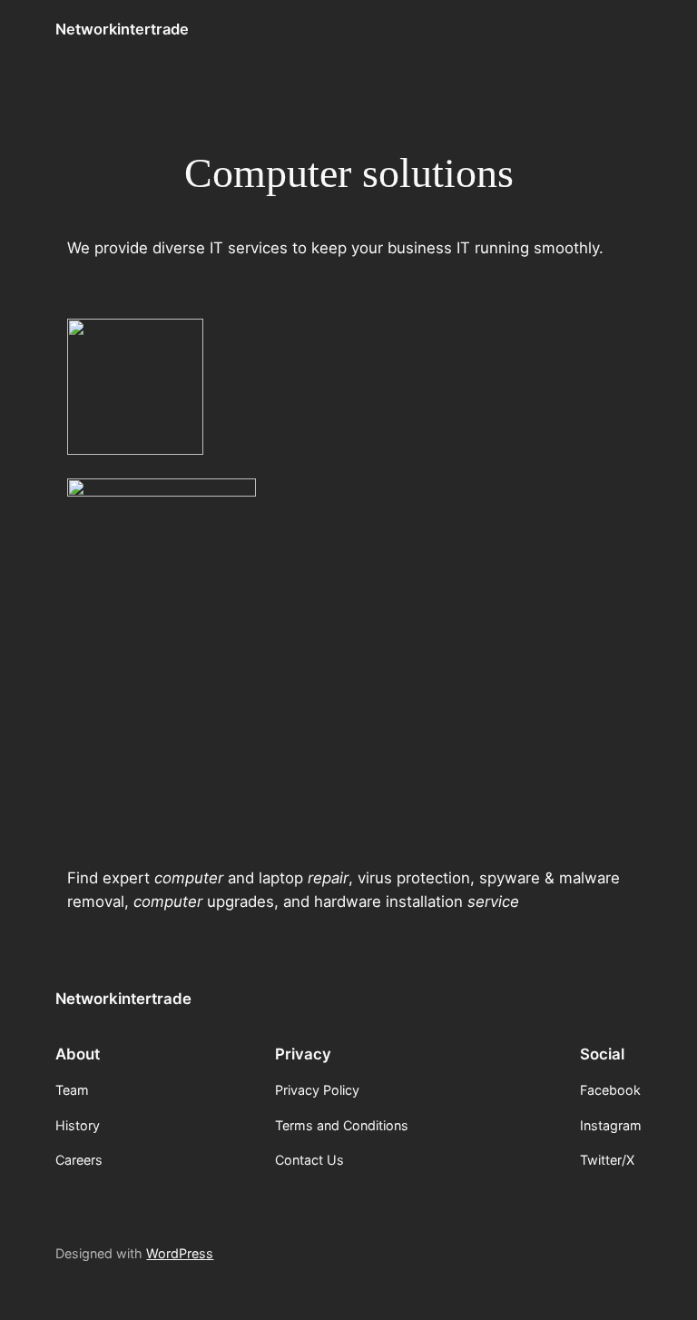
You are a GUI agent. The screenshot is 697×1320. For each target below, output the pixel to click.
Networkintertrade (122, 29)
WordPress (179, 1253)
